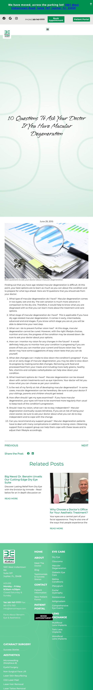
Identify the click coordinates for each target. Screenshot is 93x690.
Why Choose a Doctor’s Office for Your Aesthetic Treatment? (69, 511)
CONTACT (40, 584)
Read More (11, 499)
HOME (38, 551)
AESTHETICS (11, 655)
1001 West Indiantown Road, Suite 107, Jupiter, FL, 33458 (45, 6)
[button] (47, 29)
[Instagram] (16, 18)
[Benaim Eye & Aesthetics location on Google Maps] (10, 18)
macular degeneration (52, 280)
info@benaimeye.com (14, 608)
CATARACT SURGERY (17, 644)
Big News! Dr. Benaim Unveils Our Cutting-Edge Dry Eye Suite (23, 479)
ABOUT (39, 557)
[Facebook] (4, 18)
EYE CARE (58, 551)
